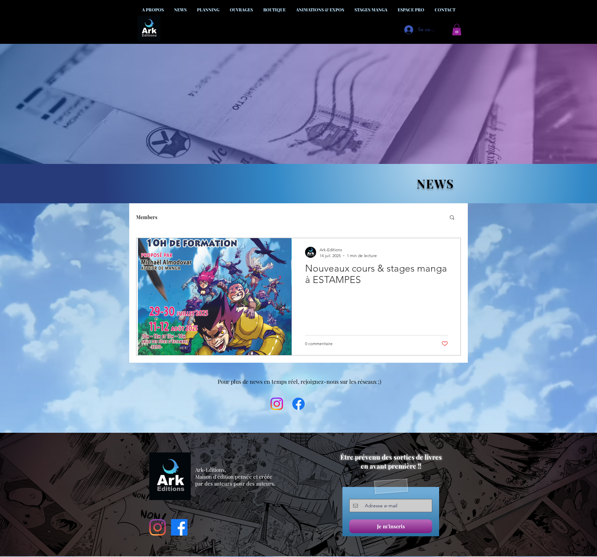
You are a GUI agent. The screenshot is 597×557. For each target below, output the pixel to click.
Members (146, 217)
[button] (457, 29)
